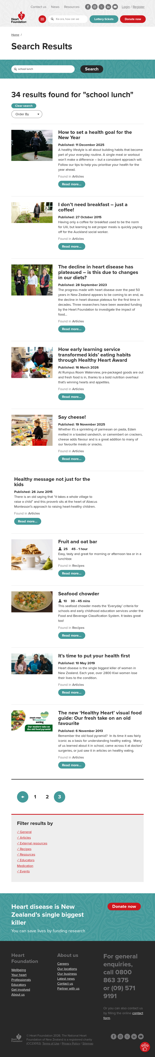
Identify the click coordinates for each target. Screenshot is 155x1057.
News (55, 7)
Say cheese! (72, 417)
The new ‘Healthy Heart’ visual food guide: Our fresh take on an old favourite (100, 718)
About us (18, 994)
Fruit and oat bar (77, 542)
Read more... (71, 184)
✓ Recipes (24, 849)
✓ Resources (26, 854)
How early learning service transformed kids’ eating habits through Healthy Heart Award (94, 354)
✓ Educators (25, 860)
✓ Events (23, 871)
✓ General (24, 832)
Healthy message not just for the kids (52, 482)
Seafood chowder (78, 594)
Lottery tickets (104, 19)
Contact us (38, 7)
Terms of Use (50, 1043)
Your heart (18, 975)
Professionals (21, 980)
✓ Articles (24, 838)
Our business (67, 974)
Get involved (20, 990)
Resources (71, 7)
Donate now (133, 19)
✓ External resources (32, 843)
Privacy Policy (71, 1043)
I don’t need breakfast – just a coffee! (93, 207)
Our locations (67, 969)
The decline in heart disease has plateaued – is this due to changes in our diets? (98, 272)
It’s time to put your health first (94, 656)
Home (15, 35)
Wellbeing (18, 970)
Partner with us (68, 988)
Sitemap (87, 1043)
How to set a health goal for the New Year (95, 135)
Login (126, 7)
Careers (63, 964)
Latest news (66, 979)
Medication (25, 866)
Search (91, 69)
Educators (18, 985)
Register (139, 7)
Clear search (24, 106)
